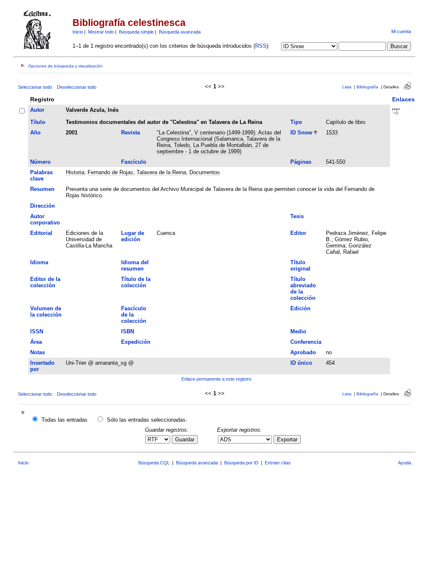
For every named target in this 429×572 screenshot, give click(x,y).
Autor (37, 110)
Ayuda (404, 462)
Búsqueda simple (136, 31)
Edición (300, 308)
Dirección (42, 206)
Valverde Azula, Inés (92, 110)
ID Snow (301, 132)
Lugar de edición (132, 236)
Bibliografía (367, 87)
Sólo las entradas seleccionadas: (147, 420)
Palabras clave (41, 175)
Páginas (300, 162)
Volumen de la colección (46, 311)
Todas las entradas (64, 420)
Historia (75, 172)
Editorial (41, 233)
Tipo (296, 122)
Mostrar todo (101, 31)
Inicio (77, 31)
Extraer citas (278, 462)
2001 (72, 132)
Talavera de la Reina (161, 172)
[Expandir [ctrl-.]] (24, 413)
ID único (301, 363)
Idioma (39, 262)
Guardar (184, 439)
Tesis (297, 216)
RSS (260, 46)
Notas (37, 352)
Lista (346, 87)
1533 (332, 132)
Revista (130, 132)
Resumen (42, 189)
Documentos (204, 172)
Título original (300, 265)
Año (35, 132)
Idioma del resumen (135, 265)
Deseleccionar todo (76, 87)
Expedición (135, 342)
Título (37, 122)
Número (40, 162)
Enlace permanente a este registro (216, 378)
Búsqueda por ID (241, 462)
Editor (298, 233)
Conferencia (305, 342)
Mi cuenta (401, 31)
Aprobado (303, 352)
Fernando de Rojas (110, 172)
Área (36, 342)
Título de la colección (135, 282)
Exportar (287, 439)
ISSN (36, 331)
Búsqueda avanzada (180, 31)
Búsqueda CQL (154, 462)
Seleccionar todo (35, 87)
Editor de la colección (45, 282)
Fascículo (133, 162)
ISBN (127, 331)
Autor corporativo (45, 219)
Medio (298, 331)
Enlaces (403, 99)
